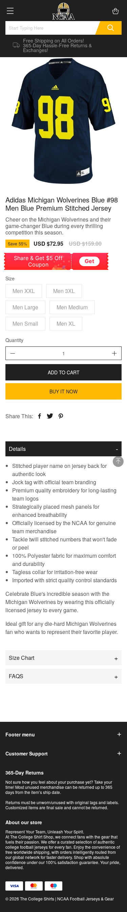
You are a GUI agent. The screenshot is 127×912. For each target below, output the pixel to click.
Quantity (14, 340)
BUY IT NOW (63, 391)
